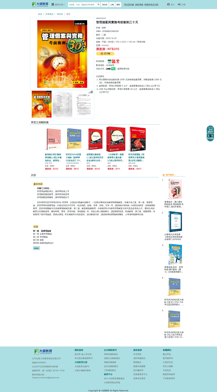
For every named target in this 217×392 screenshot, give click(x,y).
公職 (112, 5)
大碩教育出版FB (82, 366)
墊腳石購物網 (110, 362)
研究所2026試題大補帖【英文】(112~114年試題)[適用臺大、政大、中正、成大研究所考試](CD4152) (174, 302)
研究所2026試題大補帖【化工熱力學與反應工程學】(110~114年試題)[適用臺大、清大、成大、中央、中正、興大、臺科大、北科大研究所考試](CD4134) (174, 334)
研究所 (104, 5)
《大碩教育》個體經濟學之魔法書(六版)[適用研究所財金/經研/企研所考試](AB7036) (115, 160)
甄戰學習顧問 (169, 374)
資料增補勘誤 (139, 358)
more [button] (36, 248)
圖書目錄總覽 (139, 366)
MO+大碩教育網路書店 (114, 378)
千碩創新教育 (169, 378)
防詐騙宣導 (138, 370)
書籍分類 (59, 4)
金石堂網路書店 (111, 366)
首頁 (40, 14)
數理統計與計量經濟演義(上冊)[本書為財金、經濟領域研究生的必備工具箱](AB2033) (53, 160)
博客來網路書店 (111, 354)
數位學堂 (167, 354)
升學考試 (49, 14)
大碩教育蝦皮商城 (112, 382)
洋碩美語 (167, 370)
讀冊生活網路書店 (112, 358)
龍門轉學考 (168, 358)
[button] (129, 5)
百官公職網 (168, 366)
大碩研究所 (168, 362)
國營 (118, 5)
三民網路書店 (110, 370)
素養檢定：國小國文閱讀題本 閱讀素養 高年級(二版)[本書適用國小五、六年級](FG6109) (173, 204)
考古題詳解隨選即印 (84, 358)
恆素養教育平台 (140, 374)
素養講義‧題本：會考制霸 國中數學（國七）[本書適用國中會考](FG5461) (173, 269)
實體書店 (137, 362)
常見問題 (137, 354)
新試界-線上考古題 (83, 354)
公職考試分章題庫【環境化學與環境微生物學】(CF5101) (173, 236)
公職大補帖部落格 (83, 370)
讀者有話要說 (139, 378)
